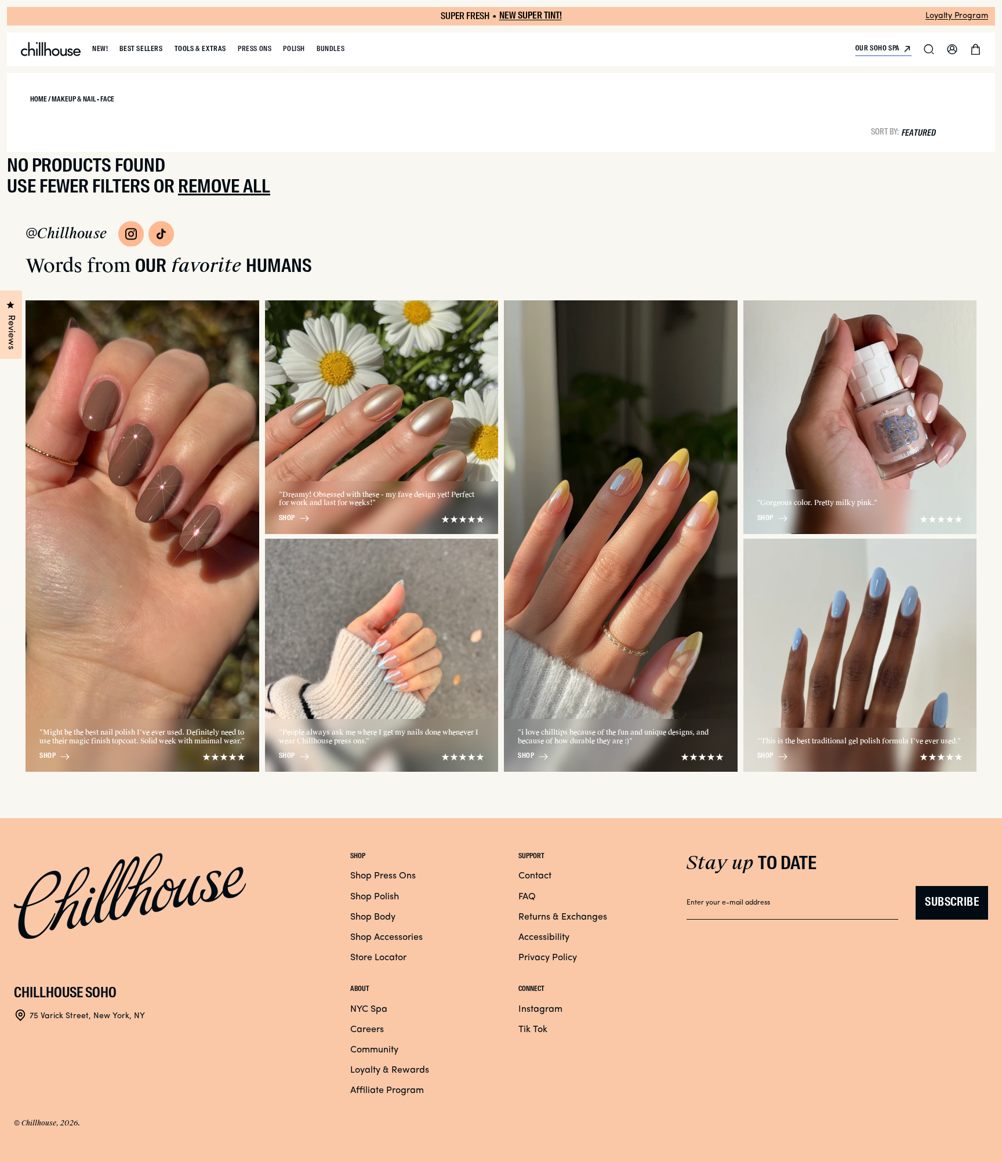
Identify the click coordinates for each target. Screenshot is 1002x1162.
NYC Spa (368, 1009)
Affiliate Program (387, 1090)
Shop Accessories (386, 937)
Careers (367, 1029)
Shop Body (372, 917)
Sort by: (885, 131)
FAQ (527, 897)
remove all (224, 187)
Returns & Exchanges (562, 917)
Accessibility (543, 937)
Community (374, 1050)
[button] (929, 49)
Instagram (540, 1009)
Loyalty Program (956, 16)
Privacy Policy (547, 958)
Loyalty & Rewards (389, 1070)
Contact (534, 876)
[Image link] (131, 233)
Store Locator (378, 958)
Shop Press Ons (383, 876)
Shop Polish (374, 897)
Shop (47, 756)
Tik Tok (532, 1029)
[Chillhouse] (51, 49)
